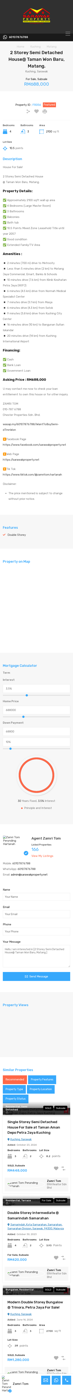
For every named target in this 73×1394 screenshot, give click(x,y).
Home (20, 46)
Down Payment (13, 722)
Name (6, 889)
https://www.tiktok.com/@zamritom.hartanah (32, 474)
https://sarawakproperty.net (21, 459)
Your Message (12, 941)
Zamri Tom (54, 1181)
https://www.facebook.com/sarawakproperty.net (34, 444)
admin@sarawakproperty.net (29, 874)
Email (6, 907)
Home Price (11, 701)
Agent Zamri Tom (46, 838)
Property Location (41, 1089)
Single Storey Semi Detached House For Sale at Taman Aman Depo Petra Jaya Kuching (33, 1127)
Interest (9, 680)
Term (6, 672)
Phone (7, 924)
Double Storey (16, 535)
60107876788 (18, 37)
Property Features (42, 1079)
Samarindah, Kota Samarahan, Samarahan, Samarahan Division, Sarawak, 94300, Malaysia (35, 1226)
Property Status (16, 1098)
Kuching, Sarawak (21, 1139)
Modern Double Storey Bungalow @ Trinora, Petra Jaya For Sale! (35, 1305)
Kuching (35, 46)
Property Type (14, 1089)
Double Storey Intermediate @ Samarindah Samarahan (33, 1215)
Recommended (15, 1079)
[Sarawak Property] (36, 29)
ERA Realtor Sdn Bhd (57, 1186)
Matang (52, 46)
